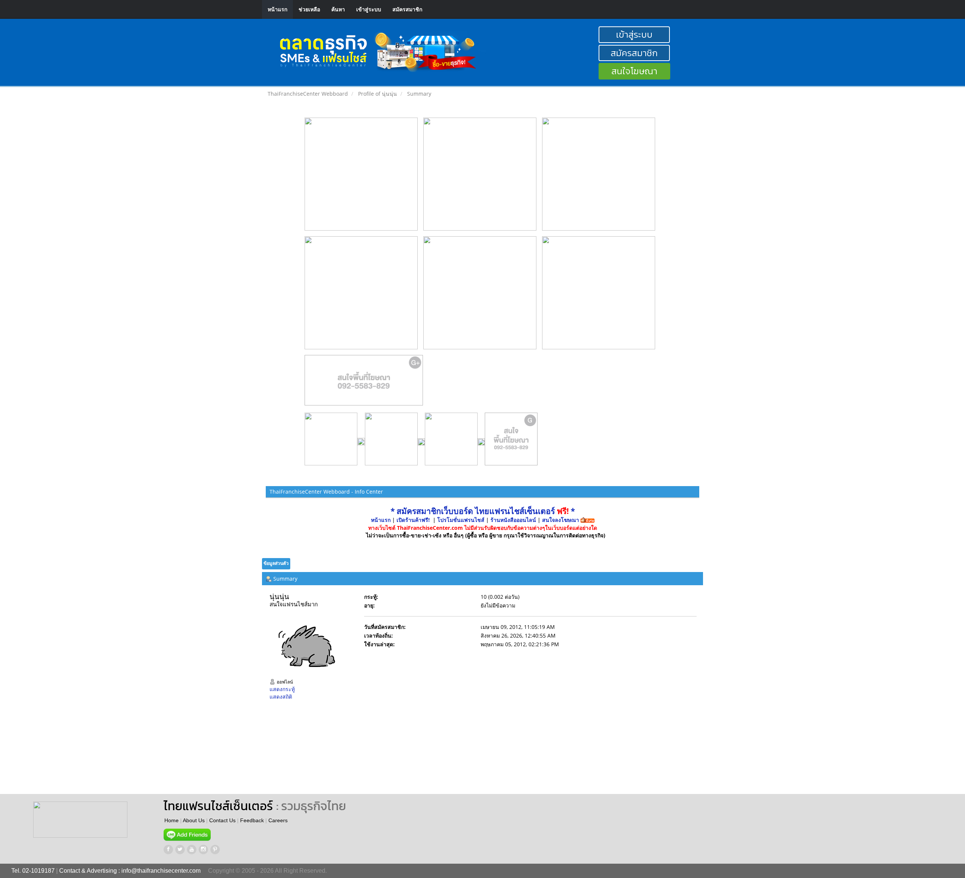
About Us (194, 820)
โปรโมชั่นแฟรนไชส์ (461, 519)
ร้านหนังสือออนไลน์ (513, 519)
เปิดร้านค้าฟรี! (413, 519)
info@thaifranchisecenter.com (161, 870)
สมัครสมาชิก (407, 9)
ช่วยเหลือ (309, 9)
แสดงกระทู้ (282, 689)
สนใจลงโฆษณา (561, 519)
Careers (278, 820)
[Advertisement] (408, 752)
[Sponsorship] (364, 383)
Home (171, 820)
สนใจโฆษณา (634, 71)
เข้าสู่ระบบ (368, 9)
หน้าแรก (277, 9)
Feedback (252, 820)
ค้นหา (338, 9)
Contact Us (222, 820)
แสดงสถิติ (281, 696)
